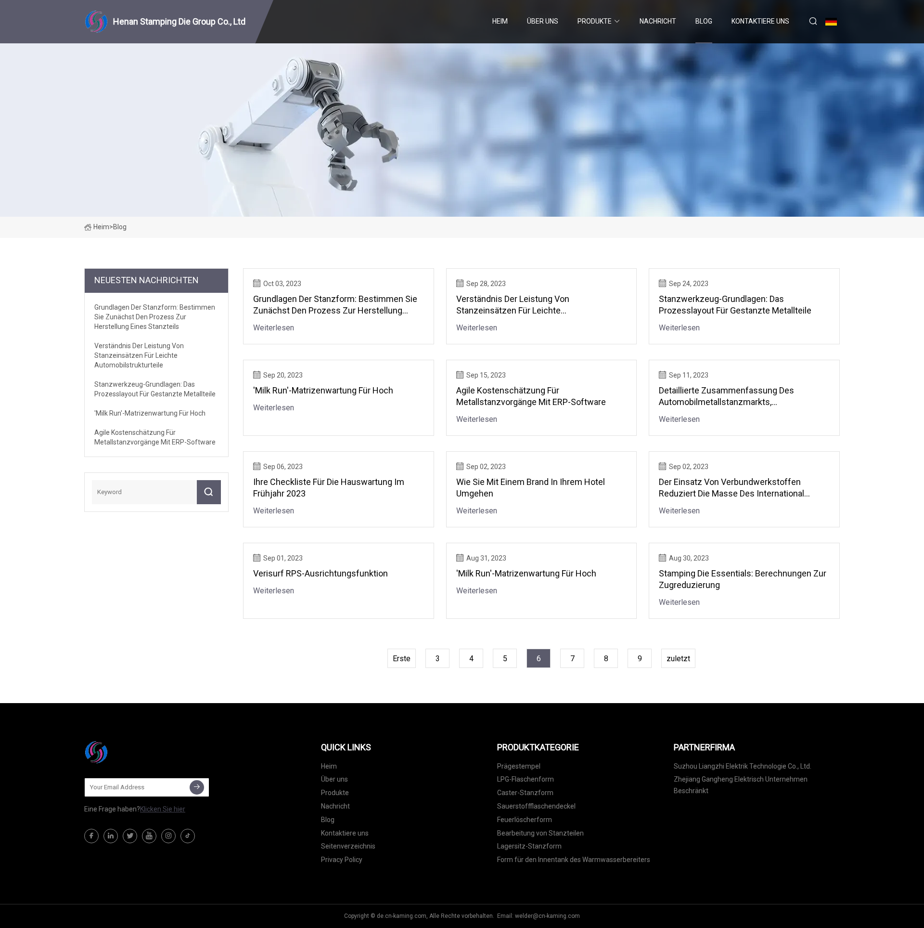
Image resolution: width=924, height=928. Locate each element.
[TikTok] (187, 836)
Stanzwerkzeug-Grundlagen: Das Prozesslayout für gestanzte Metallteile (735, 304)
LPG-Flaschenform (525, 779)
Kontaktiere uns (760, 21)
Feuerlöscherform (524, 819)
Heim (500, 21)
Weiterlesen (273, 327)
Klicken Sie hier (162, 809)
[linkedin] (110, 836)
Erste (402, 658)
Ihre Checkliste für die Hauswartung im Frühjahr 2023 (328, 487)
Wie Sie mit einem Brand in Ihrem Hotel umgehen (530, 487)
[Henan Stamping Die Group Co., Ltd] (132, 752)
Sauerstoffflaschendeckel (536, 806)
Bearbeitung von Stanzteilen (540, 833)
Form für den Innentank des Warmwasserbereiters (573, 859)
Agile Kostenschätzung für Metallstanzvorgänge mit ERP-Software (531, 396)
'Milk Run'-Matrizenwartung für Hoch (323, 390)
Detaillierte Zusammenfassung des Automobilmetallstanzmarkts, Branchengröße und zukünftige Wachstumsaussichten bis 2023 (726, 396)
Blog (703, 21)
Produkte (595, 21)
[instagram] (168, 836)
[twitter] (130, 836)
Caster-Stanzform (525, 793)
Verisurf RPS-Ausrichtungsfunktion (320, 573)
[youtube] (149, 836)
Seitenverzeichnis (348, 846)
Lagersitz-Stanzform (529, 846)
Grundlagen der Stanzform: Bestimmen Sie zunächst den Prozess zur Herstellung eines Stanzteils (335, 305)
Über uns (542, 21)
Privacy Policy (341, 859)
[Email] (197, 787)
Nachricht (658, 21)
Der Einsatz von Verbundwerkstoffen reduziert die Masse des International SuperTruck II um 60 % (731, 488)
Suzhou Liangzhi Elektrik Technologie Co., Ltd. (742, 766)
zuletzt (678, 658)
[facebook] (91, 836)
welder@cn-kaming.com (547, 916)
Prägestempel (518, 766)
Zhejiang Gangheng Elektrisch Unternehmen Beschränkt (741, 785)
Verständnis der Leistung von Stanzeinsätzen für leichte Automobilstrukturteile (512, 305)
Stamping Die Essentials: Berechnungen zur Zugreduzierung (742, 579)
